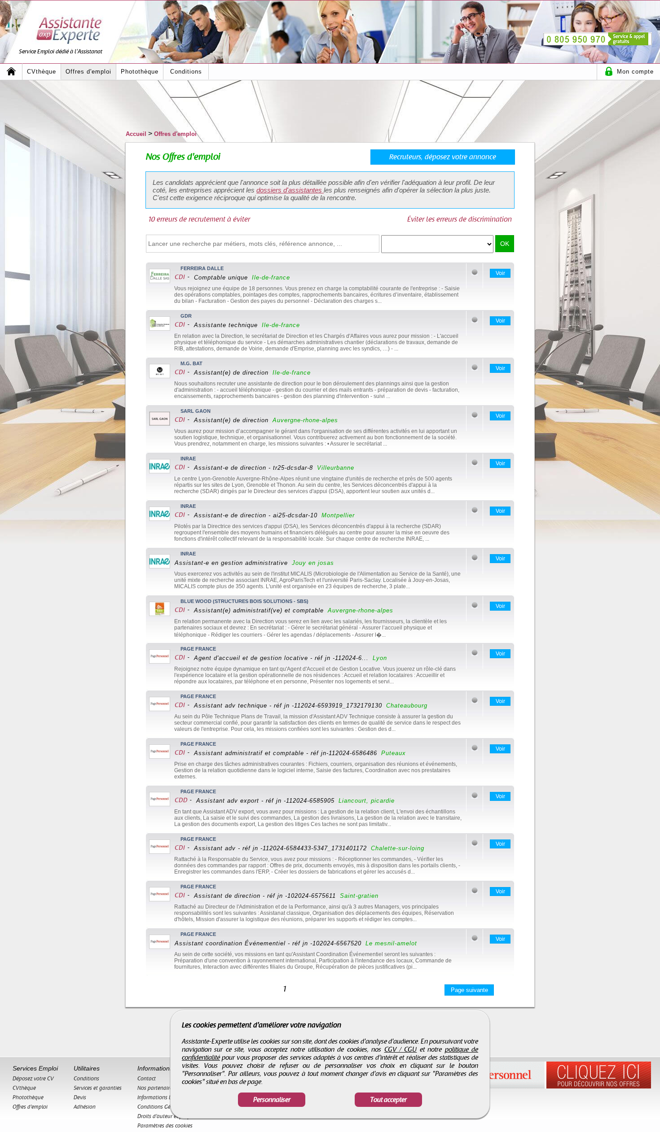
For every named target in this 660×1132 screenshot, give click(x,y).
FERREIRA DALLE (202, 268)
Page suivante (469, 990)
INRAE (188, 458)
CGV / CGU (400, 1049)
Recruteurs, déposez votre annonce (442, 157)
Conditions (186, 71)
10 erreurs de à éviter (199, 219)
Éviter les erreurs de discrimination (459, 219)
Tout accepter (388, 1100)
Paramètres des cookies (165, 1126)
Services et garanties (98, 1088)
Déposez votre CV (33, 1078)
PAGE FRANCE (198, 648)
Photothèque (139, 71)
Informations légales (161, 1097)
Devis (80, 1097)
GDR (186, 316)
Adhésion (85, 1107)
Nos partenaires (156, 1088)
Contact (146, 1078)
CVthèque (41, 71)
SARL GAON (195, 411)
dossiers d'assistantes (290, 190)
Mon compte (635, 71)
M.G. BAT (191, 363)
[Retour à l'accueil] (11, 71)
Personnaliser (271, 1100)
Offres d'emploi (88, 71)
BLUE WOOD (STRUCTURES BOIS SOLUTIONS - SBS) (244, 601)
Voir (500, 273)
